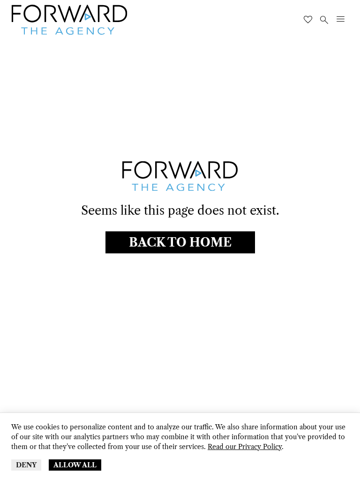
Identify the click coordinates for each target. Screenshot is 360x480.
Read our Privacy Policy (245, 446)
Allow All (75, 465)
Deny (26, 465)
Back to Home (180, 242)
